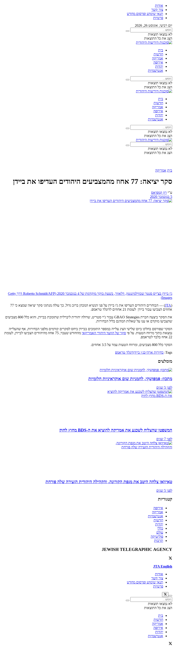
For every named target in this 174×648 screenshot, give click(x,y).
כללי (160, 528)
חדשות (158, 54)
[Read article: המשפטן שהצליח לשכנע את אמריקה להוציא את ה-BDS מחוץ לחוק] (87, 407)
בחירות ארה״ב (154, 352)
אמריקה (157, 58)
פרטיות (158, 18)
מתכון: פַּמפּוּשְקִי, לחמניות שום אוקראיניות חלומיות (130, 378)
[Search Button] (127, 31)
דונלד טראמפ (124, 352)
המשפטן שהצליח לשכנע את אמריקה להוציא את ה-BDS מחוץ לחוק (115, 430)
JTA (168, 305)
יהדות (159, 66)
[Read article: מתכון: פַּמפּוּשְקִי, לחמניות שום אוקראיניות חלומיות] (87, 370)
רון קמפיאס (159, 192)
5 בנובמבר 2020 (161, 197)
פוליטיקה (157, 536)
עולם (159, 532)
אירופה (158, 62)
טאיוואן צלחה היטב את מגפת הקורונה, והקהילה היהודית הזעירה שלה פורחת (109, 481)
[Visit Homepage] (154, 42)
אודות (159, 5)
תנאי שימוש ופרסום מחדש (145, 14)
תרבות (158, 540)
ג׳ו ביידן (138, 352)
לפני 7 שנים (164, 439)
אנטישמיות (155, 70)
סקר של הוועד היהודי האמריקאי (104, 333)
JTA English (162, 566)
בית (160, 50)
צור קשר (157, 10)
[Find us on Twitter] (170, 559)
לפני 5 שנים (164, 387)
